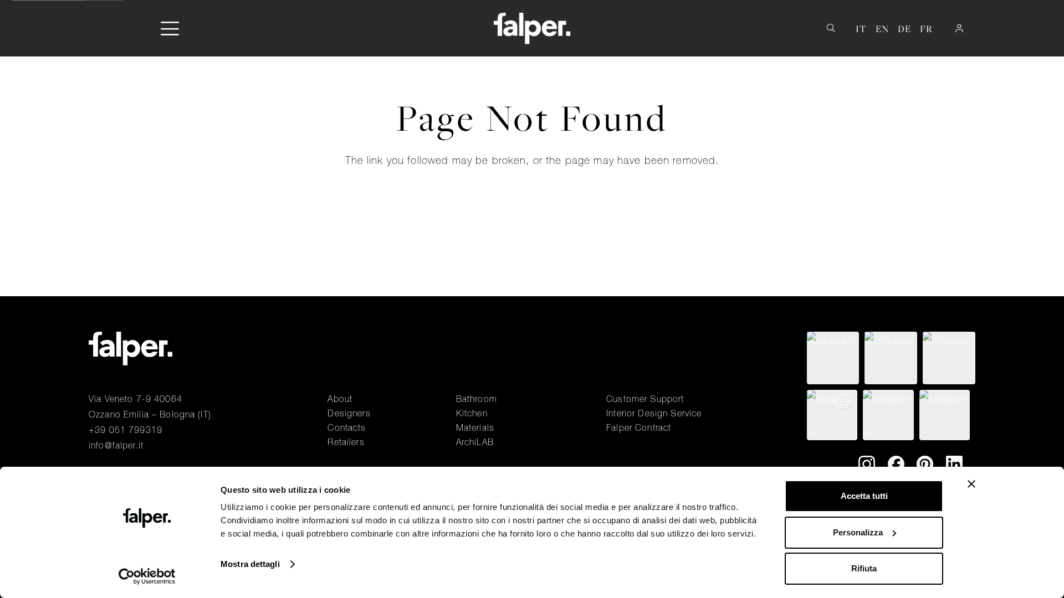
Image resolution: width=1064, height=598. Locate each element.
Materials (475, 427)
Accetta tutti (864, 496)
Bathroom (476, 398)
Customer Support (645, 398)
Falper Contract (638, 427)
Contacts (347, 427)
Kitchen (472, 413)
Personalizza (858, 532)
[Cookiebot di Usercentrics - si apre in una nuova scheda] (147, 576)
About (340, 398)
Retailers (346, 441)
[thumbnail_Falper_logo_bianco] (532, 28)
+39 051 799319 (125, 429)
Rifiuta (864, 568)
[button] (170, 28)
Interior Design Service (654, 413)
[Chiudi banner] (971, 484)
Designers (349, 413)
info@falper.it (116, 445)
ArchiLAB (475, 441)
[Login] (959, 28)
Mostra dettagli (250, 564)
